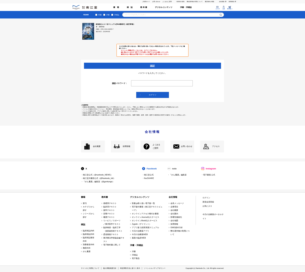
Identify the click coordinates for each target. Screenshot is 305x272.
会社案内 (174, 214)
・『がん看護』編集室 (177, 175)
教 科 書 (143, 7)
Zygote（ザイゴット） (141, 224)
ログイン (206, 198)
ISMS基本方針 (176, 227)
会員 (224, 8)
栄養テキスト (109, 214)
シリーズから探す (88, 215)
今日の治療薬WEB (140, 234)
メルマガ (217, 8)
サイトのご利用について (90, 268)
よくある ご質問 (156, 146)
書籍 (83, 197)
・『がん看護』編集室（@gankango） (97, 182)
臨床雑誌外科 (88, 234)
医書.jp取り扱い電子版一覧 (143, 203)
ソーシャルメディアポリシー (154, 268)
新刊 (85, 203)
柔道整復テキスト (111, 234)
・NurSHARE (148, 178)
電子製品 (136, 258)
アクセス (216, 146)
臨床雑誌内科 (88, 231)
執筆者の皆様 (180, 1)
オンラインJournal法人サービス (145, 217)
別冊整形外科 (88, 245)
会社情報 (221, 1)
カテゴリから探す (88, 208)
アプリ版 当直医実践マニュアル (145, 227)
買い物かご (229, 8)
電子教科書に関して (111, 245)
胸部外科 (86, 248)
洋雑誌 (116, 15)
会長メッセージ (177, 203)
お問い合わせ (156, 1)
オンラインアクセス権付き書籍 (145, 214)
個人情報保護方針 (109, 268)
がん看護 (86, 251)
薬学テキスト (109, 210)
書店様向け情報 (209, 1)
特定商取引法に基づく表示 (130, 268)
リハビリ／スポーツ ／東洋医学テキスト (111, 222)
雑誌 (83, 224)
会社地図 (174, 221)
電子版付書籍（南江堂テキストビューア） (147, 208)
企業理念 (174, 207)
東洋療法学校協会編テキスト (113, 239)
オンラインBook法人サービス (144, 221)
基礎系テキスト (110, 203)
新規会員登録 (208, 202)
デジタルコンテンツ (163, 7)
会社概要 (97, 146)
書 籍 (116, 7)
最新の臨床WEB (139, 238)
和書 (100, 15)
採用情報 (231, 1)
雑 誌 (130, 7)
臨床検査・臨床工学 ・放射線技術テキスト (112, 229)
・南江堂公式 (148, 175)
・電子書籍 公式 (208, 175)
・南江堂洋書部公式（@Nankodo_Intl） (98, 178)
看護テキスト (109, 217)
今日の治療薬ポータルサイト (213, 216)
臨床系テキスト (110, 207)
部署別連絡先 (176, 217)
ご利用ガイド (146, 1)
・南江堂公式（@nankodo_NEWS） (96, 175)
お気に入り (207, 206)
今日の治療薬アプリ (140, 231)
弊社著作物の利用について (195, 1)
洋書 (108, 15)
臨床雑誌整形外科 (88, 239)
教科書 (105, 197)
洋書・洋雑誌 (186, 7)
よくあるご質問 (167, 1)
